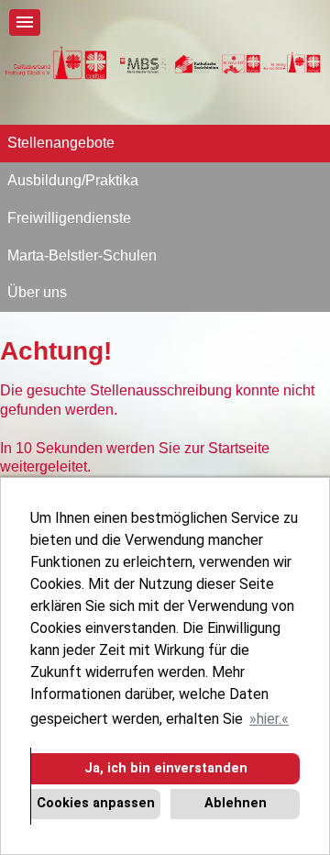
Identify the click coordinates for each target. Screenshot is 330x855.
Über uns (37, 292)
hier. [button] (269, 718)
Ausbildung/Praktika (72, 180)
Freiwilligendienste (69, 218)
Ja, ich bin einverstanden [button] (166, 768)
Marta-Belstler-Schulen (82, 255)
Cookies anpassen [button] (96, 803)
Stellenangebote (61, 142)
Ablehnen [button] (235, 803)
